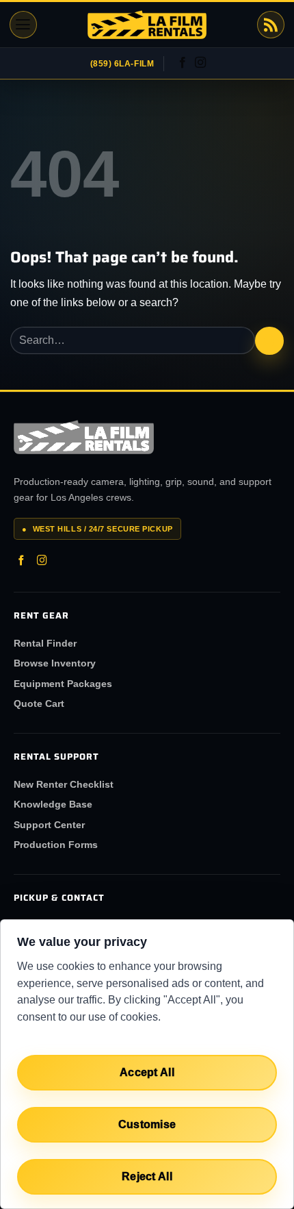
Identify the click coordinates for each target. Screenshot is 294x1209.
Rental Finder (45, 643)
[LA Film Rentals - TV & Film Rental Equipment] (147, 25)
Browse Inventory (55, 663)
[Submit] (269, 341)
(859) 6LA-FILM (122, 63)
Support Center (49, 824)
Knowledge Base (53, 804)
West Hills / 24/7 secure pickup (97, 529)
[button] (23, 24)
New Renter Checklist (63, 784)
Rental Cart (270, 24)
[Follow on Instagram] (200, 63)
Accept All (147, 1072)
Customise (147, 1124)
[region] (147, 1064)
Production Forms (56, 844)
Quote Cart (39, 703)
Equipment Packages (63, 683)
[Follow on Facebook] (182, 63)
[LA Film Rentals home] (84, 437)
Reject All (147, 1176)
